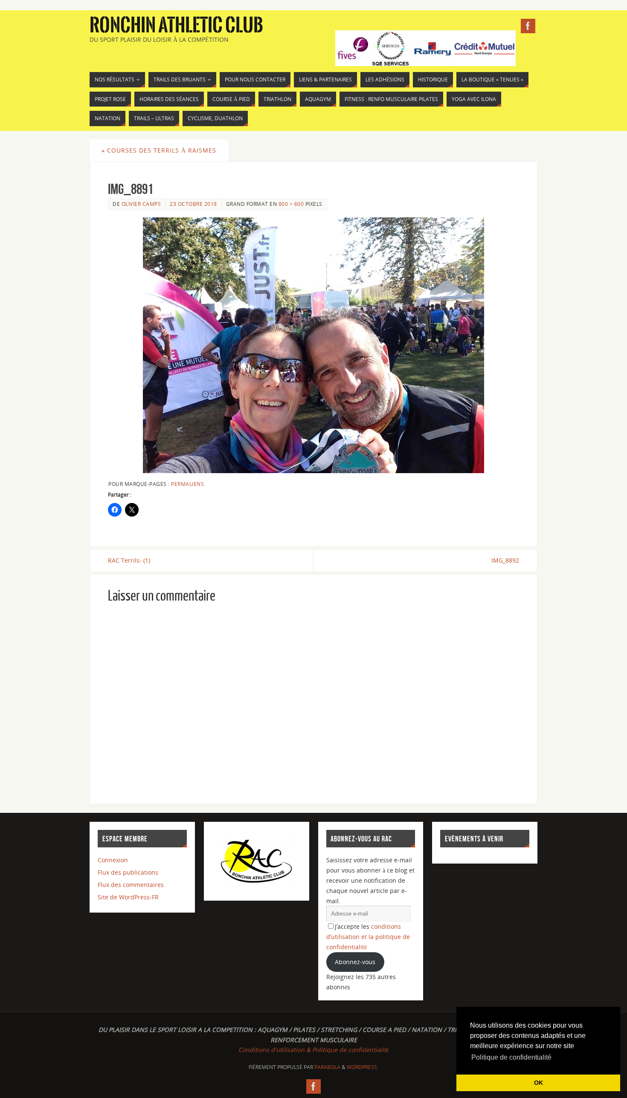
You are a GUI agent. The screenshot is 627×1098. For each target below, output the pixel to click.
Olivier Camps (141, 203)
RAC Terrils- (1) (129, 560)
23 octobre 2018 (193, 203)
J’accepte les (368, 936)
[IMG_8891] (313, 345)
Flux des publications (128, 872)
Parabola (327, 1067)
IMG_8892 (505, 560)
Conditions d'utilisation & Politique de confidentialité (313, 1050)
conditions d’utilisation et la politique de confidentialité (368, 936)
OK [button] (538, 1082)
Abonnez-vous (355, 962)
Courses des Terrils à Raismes (159, 150)
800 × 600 (291, 203)
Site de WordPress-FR (128, 897)
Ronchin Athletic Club (176, 25)
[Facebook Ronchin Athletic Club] (528, 26)
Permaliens (187, 483)
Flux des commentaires (131, 885)
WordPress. (362, 1067)
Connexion (113, 860)
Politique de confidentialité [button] (511, 1057)
